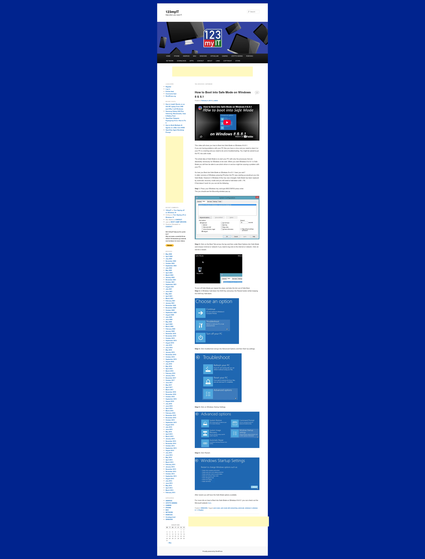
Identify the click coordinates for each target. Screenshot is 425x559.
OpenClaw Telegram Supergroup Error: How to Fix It (176, 120)
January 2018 (170, 375)
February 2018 (170, 373)
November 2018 (171, 354)
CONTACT (200, 61)
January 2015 (170, 439)
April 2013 (169, 488)
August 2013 (170, 478)
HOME (168, 56)
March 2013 (169, 490)
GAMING (225, 56)
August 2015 (170, 425)
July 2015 (169, 427)
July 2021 (169, 289)
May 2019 (169, 350)
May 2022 (169, 270)
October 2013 (170, 474)
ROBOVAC (249, 56)
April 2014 (169, 460)
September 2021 (171, 284)
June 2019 (169, 347)
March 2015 (169, 436)
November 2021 (171, 280)
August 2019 (170, 343)
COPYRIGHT (227, 61)
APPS (192, 61)
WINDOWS (203, 56)
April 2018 (169, 369)
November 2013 (171, 471)
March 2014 (169, 462)
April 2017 (169, 387)
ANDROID (186, 56)
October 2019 (170, 338)
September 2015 (171, 422)
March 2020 (169, 326)
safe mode (216, 508)
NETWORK (169, 61)
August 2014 (170, 450)
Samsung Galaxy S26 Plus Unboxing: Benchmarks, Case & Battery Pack (176, 113)
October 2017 (170, 380)
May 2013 (169, 485)
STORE (237, 61)
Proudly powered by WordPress (212, 551)
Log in (168, 89)
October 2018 (170, 357)
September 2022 (171, 266)
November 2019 (171, 336)
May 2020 (169, 322)
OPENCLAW (214, 56)
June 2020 (169, 319)
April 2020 (169, 324)
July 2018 (169, 364)
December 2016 (171, 392)
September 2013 (171, 476)
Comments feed (171, 94)
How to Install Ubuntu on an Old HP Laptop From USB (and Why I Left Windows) (175, 106)
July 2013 (169, 481)
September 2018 (171, 359)
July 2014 (169, 453)
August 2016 (170, 401)
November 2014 (171, 443)
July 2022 (169, 268)
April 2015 (169, 434)
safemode (241, 508)
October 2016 (170, 397)
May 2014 (169, 457)
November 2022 (171, 261)
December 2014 (171, 441)
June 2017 (169, 382)
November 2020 (171, 308)
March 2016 (169, 411)
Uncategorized (170, 517)
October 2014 (170, 446)
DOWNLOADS (181, 61)
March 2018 (169, 371)
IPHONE (177, 56)
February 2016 (170, 413)
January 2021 (170, 303)
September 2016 (171, 399)
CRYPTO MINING (237, 56)
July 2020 (169, 317)
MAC (194, 56)
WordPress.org (171, 96)
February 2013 (170, 492)
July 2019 (169, 345)
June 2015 (169, 429)
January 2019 (170, 352)
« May (169, 543)
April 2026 (169, 256)
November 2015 (171, 418)
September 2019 (171, 340)
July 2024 (169, 259)
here (209, 503)
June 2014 (169, 455)
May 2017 (169, 385)
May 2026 (169, 254)
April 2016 (169, 408)
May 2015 (169, 432)
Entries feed (170, 91)
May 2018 (169, 366)
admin (216, 101)
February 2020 (170, 329)
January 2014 (170, 467)
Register (168, 87)
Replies (201, 510)
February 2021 (170, 301)
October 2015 (170, 420)
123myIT (172, 11)
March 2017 (169, 390)
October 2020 (170, 310)
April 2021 (169, 296)
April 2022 (169, 273)
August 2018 (170, 361)
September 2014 (171, 448)
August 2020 (170, 315)
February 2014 (170, 464)
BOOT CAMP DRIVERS (178, 222)
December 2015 (171, 415)
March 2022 (169, 275)
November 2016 (171, 394)
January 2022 (170, 277)
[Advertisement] (212, 71)
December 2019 (171, 333)
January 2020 (170, 331)
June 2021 (169, 291)
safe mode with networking (229, 508)
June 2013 (169, 483)
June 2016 (169, 406)
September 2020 (171, 312)
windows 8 (248, 508)
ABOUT (209, 61)
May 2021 (169, 294)
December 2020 (171, 305)
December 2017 (171, 378)
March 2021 (169, 298)
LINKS (218, 61)
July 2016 (169, 404)
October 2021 (170, 282)
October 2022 (170, 263)
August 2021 (170, 287)
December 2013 (171, 469)
